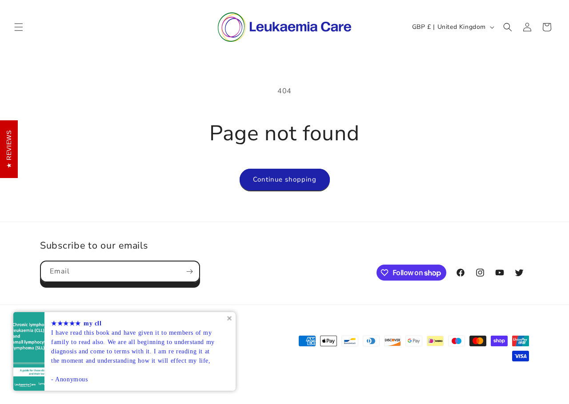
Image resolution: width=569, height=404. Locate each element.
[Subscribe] (189, 271)
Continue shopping (285, 179)
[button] (18, 27)
